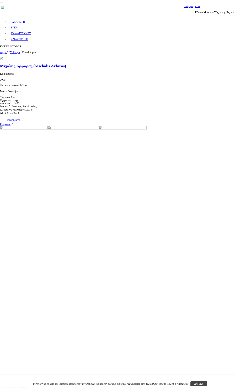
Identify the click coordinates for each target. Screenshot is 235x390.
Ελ (196, 6)
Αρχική (4, 52)
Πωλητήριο (188, 6)
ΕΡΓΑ (14, 27)
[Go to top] (1, 2)
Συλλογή (15, 52)
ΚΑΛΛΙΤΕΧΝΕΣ (21, 33)
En (199, 6)
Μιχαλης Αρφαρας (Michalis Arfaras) (33, 66)
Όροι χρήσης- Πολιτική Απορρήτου (170, 383)
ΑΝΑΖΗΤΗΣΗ (19, 39)
